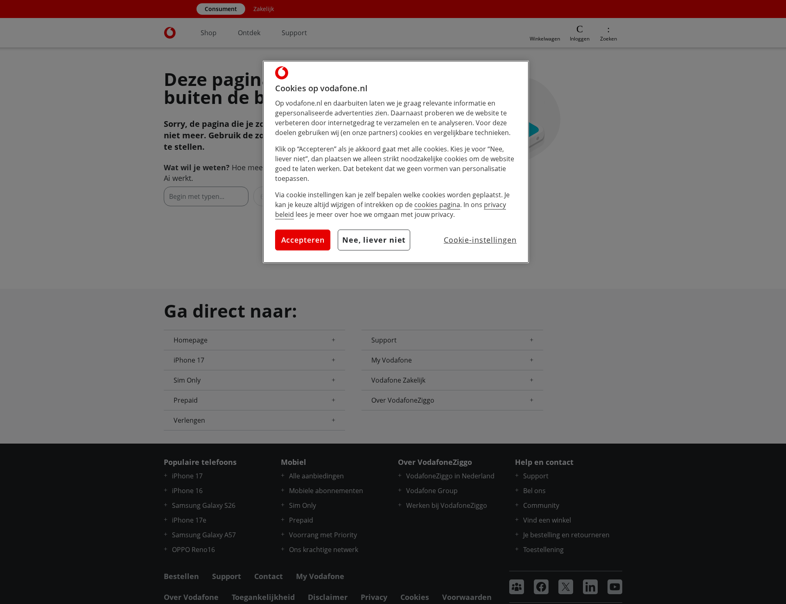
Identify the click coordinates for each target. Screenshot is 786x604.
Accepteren (303, 240)
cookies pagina (437, 204)
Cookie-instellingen (480, 240)
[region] (396, 162)
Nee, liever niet (374, 240)
